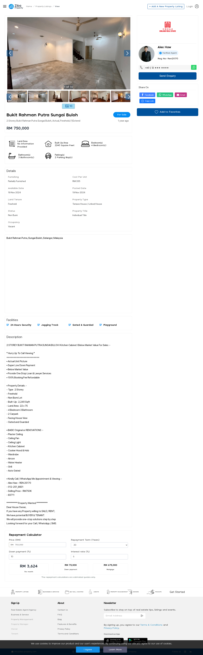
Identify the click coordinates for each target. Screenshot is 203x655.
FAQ (60, 615)
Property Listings (43, 6)
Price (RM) (15, 540)
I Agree (88, 649)
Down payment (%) (20, 552)
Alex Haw (164, 47)
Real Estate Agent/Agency (23, 610)
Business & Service (20, 615)
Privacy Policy (64, 629)
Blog (60, 619)
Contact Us (63, 610)
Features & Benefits (67, 624)
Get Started (177, 592)
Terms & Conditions (151, 625)
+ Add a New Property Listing (166, 6)
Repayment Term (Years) (85, 540)
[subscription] (142, 616)
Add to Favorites (170, 112)
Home (29, 6)
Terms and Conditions (68, 634)
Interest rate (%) (80, 552)
